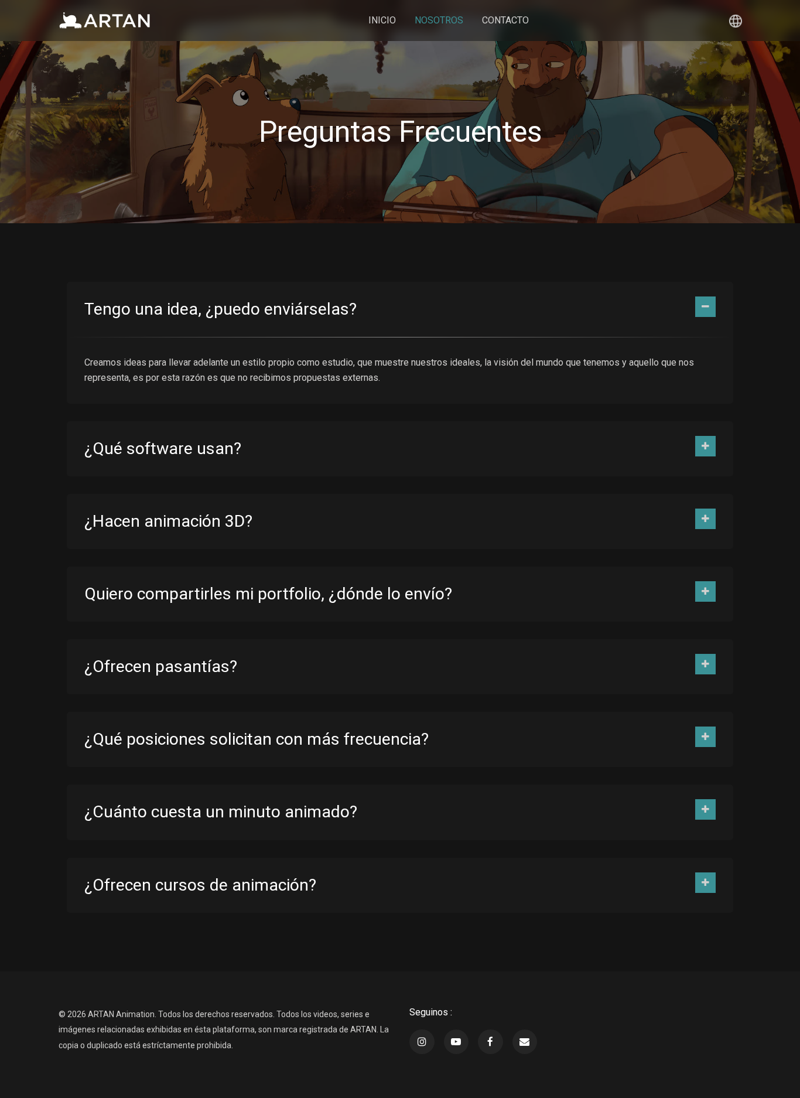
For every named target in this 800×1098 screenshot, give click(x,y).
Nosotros (439, 20)
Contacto (505, 20)
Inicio (382, 20)
